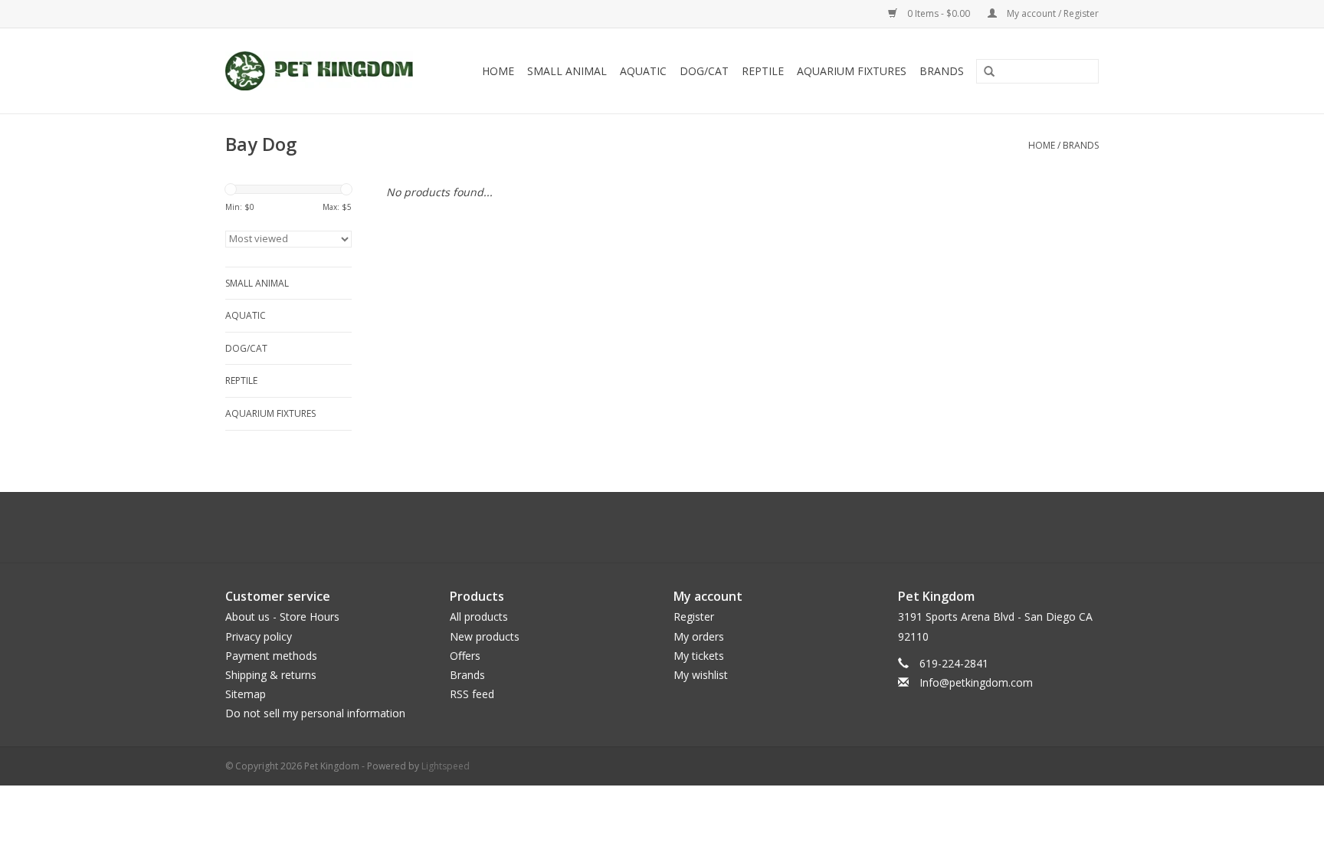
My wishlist (700, 674)
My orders (698, 636)
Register (693, 616)
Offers (465, 655)
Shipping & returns (270, 674)
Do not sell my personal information (315, 713)
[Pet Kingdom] (326, 70)
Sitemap (245, 694)
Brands (941, 71)
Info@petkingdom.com (976, 682)
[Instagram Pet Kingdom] (703, 527)
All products (479, 616)
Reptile (763, 71)
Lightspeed (445, 765)
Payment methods (271, 655)
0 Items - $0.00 (938, 13)
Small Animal (567, 71)
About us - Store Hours (282, 616)
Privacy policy (258, 636)
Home (498, 71)
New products (484, 636)
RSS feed (472, 694)
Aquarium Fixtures (851, 71)
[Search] (983, 72)
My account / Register (1051, 13)
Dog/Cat (704, 71)
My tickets (698, 655)
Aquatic (643, 71)
